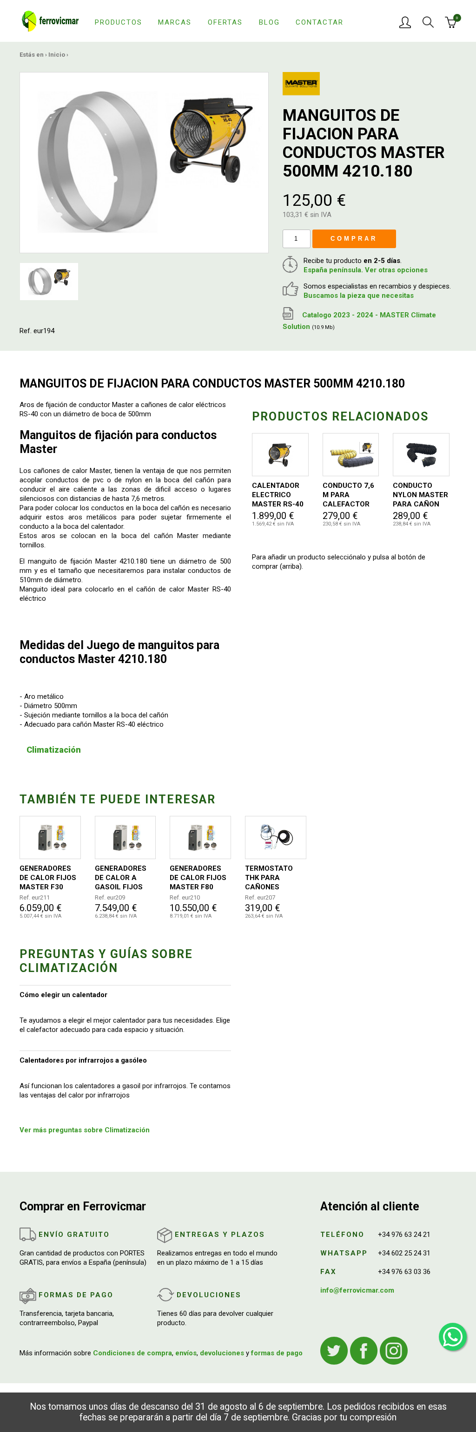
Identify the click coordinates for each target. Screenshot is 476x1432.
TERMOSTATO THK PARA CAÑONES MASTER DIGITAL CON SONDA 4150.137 (274, 878)
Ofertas (225, 22)
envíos (186, 1353)
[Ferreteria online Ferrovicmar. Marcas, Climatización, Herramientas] (50, 20)
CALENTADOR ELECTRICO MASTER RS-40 (278, 494)
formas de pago (277, 1353)
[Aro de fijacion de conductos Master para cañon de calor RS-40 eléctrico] (144, 162)
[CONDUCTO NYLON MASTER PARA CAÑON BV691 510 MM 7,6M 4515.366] (421, 454)
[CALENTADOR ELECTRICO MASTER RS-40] (280, 454)
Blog (269, 22)
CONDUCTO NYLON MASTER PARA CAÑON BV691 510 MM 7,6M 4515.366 (420, 495)
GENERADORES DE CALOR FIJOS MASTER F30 (48, 877)
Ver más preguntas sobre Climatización (85, 1130)
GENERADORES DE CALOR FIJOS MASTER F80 (198, 877)
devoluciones (222, 1353)
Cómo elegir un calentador (63, 995)
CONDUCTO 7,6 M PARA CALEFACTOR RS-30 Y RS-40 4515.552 (348, 495)
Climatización (53, 750)
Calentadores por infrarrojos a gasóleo (83, 1060)
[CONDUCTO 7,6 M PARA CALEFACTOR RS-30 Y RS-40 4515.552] (351, 454)
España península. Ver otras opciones (366, 270)
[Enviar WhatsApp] (453, 1337)
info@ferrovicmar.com (357, 1290)
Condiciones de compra (132, 1353)
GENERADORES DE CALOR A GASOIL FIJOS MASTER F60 (120, 878)
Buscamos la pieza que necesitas (359, 295)
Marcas (175, 22)
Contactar (320, 22)
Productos (118, 22)
